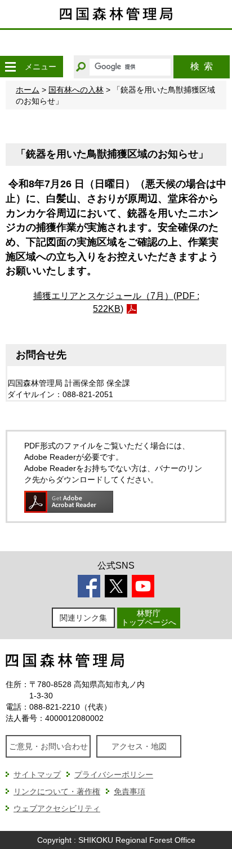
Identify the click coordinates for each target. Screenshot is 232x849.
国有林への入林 (76, 89)
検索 (201, 66)
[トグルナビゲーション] (10, 66)
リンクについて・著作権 (57, 791)
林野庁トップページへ (148, 617)
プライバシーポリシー (113, 774)
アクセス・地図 (139, 746)
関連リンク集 (83, 617)
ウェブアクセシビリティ (57, 808)
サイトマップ (37, 774)
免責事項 (129, 791)
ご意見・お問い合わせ (48, 746)
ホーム (27, 89)
